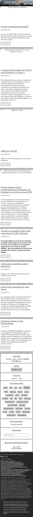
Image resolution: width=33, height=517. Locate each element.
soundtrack (9, 395)
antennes (13, 392)
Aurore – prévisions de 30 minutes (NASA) (12, 464)
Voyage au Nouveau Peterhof (14, 26)
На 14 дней (16, 446)
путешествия (12, 405)
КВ (11, 398)
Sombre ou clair (16, 369)
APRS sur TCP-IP (9, 151)
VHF (5, 392)
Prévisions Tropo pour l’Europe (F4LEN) (12, 465)
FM (20, 388)
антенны (27, 398)
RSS (20, 378)
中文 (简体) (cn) (17, 361)
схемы (11, 412)
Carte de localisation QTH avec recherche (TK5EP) (15, 470)
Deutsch (20, 359)
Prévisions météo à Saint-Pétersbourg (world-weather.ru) (16, 469)
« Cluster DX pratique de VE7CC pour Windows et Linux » (16, 71)
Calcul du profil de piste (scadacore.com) (12, 474)
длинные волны (22, 402)
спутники (19, 408)
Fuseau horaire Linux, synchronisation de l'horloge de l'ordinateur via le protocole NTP (16, 189)
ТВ (16, 398)
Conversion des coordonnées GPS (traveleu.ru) (14, 475)
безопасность (9, 402)
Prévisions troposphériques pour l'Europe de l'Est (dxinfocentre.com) (14, 467)
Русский (8, 359)
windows (24, 395)
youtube (5, 398)
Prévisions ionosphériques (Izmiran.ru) (11, 462)
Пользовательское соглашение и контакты (15, 501)
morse (27, 392)
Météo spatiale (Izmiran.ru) (8, 461)
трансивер (26, 412)
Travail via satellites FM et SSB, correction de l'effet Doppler (16, 232)
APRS (5, 388)
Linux (26, 387)
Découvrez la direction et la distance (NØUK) (13, 472)
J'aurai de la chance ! (16, 424)
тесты (18, 412)
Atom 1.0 (14, 378)
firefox (20, 392)
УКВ (20, 398)
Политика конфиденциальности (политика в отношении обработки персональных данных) (16, 504)
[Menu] (31, 3)
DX (16, 388)
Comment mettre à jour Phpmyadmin (12, 322)
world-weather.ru (16, 448)
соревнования (8, 408)
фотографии (22, 415)
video (17, 395)
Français (26, 359)
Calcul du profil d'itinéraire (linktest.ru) (11, 473)
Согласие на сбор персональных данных (14, 509)
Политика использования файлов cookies (15, 507)
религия (22, 405)
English (14, 359)
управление (11, 415)
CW (11, 388)
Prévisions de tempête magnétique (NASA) (12, 463)
